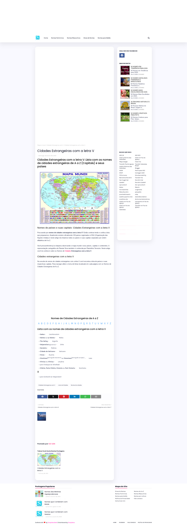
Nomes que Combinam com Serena (56, 513)
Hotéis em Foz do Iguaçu (124, 202)
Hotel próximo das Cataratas (125, 158)
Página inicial (41, 145)
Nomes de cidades (76, 385)
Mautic (137, 187)
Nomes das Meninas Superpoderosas (53, 493)
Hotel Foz (138, 161)
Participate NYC (140, 170)
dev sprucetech (140, 185)
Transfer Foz (139, 177)
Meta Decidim (123, 192)
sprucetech (123, 185)
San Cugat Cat (123, 180)
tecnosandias (123, 189)
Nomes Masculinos (140, 494)
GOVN (121, 170)
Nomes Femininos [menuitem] (57, 38)
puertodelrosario (124, 194)
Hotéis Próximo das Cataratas (125, 167)
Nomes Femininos (121, 494)
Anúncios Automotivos (142, 199)
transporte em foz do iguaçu (141, 202)
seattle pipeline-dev (126, 197)
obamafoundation (141, 197)
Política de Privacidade (122, 498)
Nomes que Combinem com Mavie (56, 503)
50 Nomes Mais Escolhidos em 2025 (139, 91)
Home (114, 522)
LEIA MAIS (141, 74)
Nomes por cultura (140, 496)
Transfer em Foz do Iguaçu (141, 206)
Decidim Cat (139, 180)
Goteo (121, 187)
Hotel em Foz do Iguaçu (140, 158)
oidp (136, 194)
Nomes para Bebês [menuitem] (104, 38)
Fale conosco (138, 498)
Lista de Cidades (63, 385)
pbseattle (138, 192)
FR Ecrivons (123, 175)
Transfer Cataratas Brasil (141, 165)
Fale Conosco (131, 522)
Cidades (68, 251)
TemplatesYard (52, 522)
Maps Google (123, 161)
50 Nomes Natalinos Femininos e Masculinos (139, 79)
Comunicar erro (120, 501)
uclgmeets (138, 189)
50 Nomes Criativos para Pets (139, 114)
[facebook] (122, 55)
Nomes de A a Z (139, 491)
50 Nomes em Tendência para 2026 (139, 67)
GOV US (121, 155)
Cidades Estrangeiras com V (55, 145)
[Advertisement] (65, 18)
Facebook (122, 522)
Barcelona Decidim (125, 177)
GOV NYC (137, 155)
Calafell (121, 182)
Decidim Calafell (140, 182)
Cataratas (122, 209)
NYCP (121, 173)
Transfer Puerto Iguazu (126, 164)
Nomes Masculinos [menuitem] (73, 38)
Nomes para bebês (121, 496)
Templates (71, 522)
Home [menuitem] (46, 38)
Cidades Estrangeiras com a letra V (48, 469)
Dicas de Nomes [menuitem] (89, 38)
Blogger (137, 168)
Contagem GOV (139, 173)
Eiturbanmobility (140, 175)
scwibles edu (123, 199)
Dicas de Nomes (120, 491)
